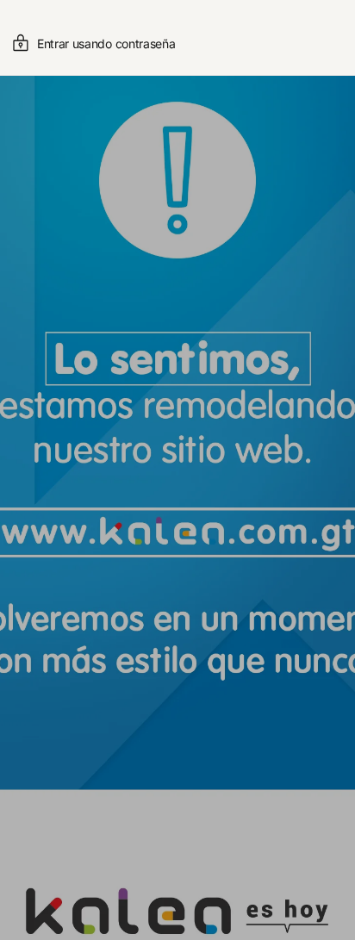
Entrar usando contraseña (106, 43)
